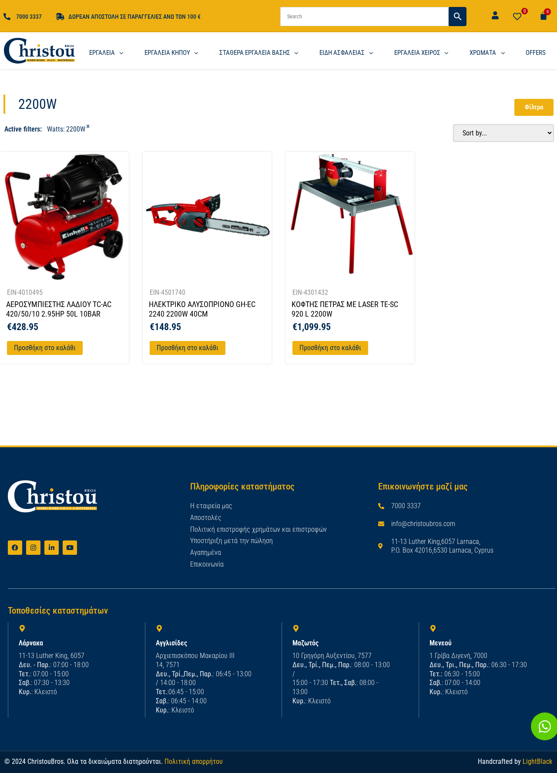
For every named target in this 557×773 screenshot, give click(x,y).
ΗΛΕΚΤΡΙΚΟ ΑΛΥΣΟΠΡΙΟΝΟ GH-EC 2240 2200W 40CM (202, 309)
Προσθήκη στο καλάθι (45, 348)
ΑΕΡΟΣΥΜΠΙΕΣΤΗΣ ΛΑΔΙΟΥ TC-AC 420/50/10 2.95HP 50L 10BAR (58, 309)
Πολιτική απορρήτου (193, 761)
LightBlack (537, 761)
